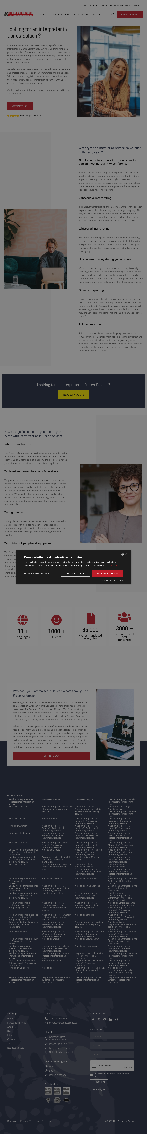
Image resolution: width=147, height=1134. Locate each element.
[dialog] (73, 567)
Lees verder (111, 565)
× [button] (126, 554)
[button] (36, 573)
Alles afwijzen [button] (75, 573)
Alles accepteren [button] (107, 573)
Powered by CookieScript (112, 581)
